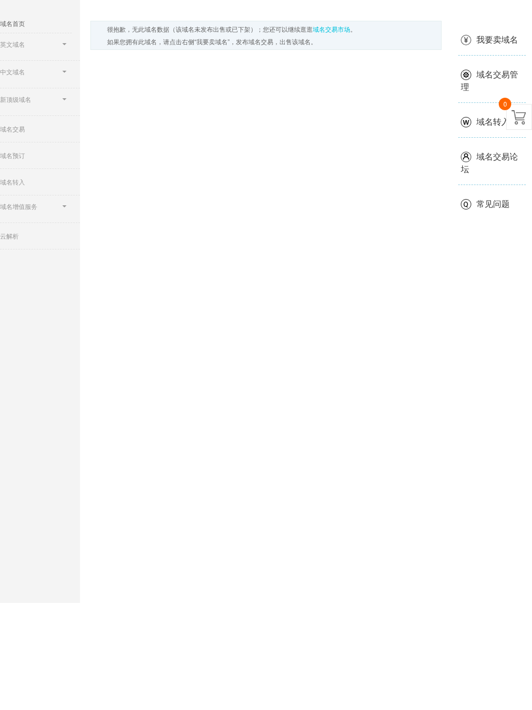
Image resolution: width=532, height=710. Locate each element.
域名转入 (493, 121)
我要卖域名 (497, 39)
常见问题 (493, 203)
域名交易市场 (331, 28)
